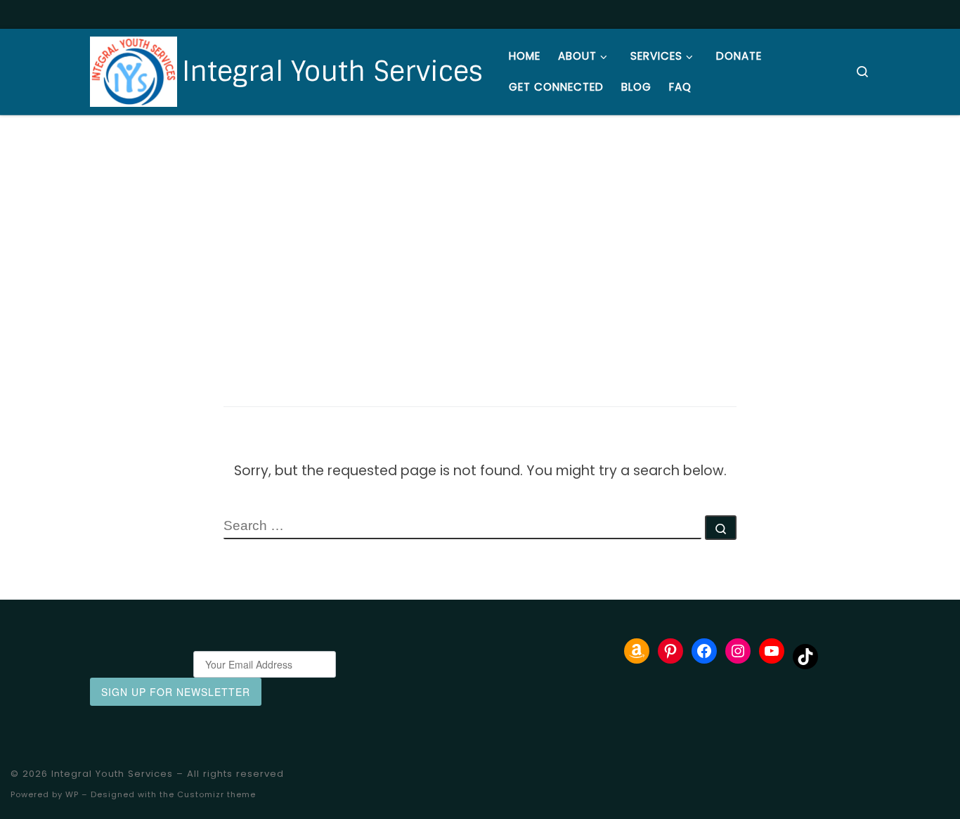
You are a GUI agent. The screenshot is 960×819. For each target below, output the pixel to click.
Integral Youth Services (112, 773)
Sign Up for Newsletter (175, 692)
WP (72, 794)
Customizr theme (216, 794)
